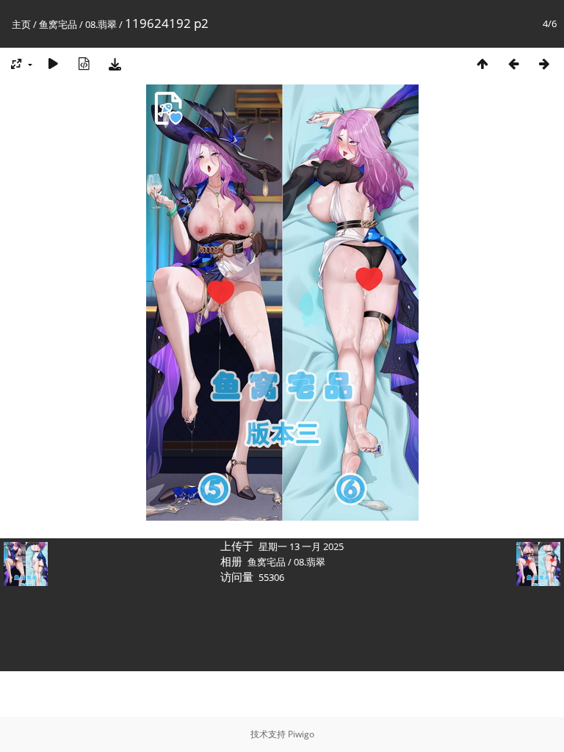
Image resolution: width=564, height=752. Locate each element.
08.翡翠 (101, 24)
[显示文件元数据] (83, 63)
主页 (21, 24)
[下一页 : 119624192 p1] (544, 63)
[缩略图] (482, 63)
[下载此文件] (114, 63)
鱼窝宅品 (58, 24)
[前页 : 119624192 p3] (513, 63)
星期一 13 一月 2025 (301, 546)
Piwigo (301, 734)
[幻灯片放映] (52, 63)
